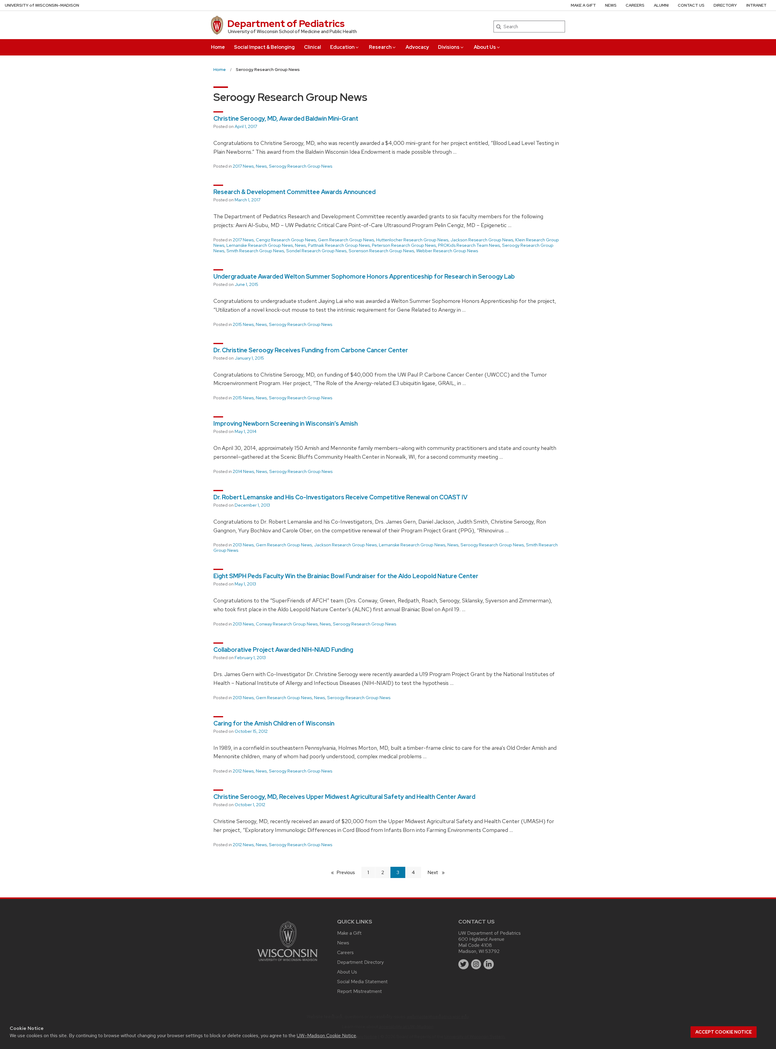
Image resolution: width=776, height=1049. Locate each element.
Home (218, 47)
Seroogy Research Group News (300, 166)
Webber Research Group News (447, 251)
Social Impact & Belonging (264, 47)
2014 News (243, 471)
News (611, 5)
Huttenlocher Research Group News (412, 240)
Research (380, 47)
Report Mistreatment (359, 991)
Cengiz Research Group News (286, 240)
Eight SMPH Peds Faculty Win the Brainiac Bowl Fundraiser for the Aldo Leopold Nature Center (345, 576)
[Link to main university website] (287, 962)
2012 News (243, 771)
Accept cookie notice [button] (723, 1032)
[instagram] (476, 964)
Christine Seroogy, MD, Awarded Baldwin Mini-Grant (285, 118)
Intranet (756, 5)
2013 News (243, 545)
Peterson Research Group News (404, 245)
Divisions (449, 47)
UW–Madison (42, 5)
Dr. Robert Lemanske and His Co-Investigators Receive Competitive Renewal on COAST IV (340, 497)
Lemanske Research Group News (259, 245)
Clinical (312, 47)
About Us (485, 47)
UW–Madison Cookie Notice (326, 1035)
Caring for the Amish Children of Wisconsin (273, 723)
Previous (348, 872)
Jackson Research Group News (481, 240)
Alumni (661, 5)
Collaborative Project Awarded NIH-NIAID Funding (283, 650)
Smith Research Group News (255, 251)
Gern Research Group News (346, 240)
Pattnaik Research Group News (339, 245)
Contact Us (691, 5)
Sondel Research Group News (316, 251)
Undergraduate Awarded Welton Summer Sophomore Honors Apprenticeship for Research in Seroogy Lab (364, 276)
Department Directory (360, 962)
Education (342, 47)
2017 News (243, 166)
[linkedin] (488, 964)
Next (438, 872)
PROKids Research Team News (469, 245)
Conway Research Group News (287, 624)
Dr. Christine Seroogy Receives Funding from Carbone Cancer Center (310, 350)
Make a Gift (583, 5)
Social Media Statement (362, 981)
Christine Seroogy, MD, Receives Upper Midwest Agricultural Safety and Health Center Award (344, 797)
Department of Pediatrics (286, 23)
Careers (635, 5)
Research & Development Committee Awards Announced (294, 192)
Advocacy (417, 47)
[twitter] (463, 964)
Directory (725, 5)
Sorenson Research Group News (381, 251)
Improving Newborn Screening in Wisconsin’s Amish (285, 423)
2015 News (243, 324)
